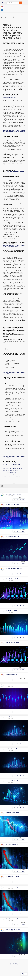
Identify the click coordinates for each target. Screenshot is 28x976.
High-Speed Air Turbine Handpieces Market (12, 468)
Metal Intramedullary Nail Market (10, 474)
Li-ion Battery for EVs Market (9, 472)
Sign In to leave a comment (10, 486)
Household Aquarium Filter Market (10, 470)
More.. (23, 499)
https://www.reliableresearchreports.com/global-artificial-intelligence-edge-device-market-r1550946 (14, 132)
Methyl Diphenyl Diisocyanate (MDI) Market (12, 477)
